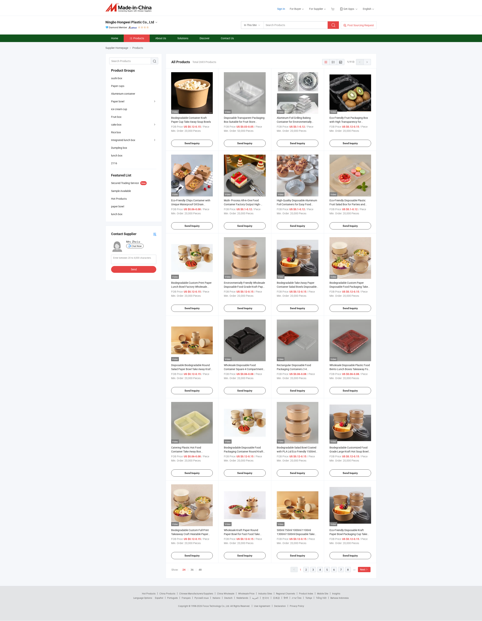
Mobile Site (322, 593)
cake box (116, 124)
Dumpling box (119, 148)
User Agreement (262, 605)
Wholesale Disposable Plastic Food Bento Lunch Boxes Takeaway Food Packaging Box (350, 369)
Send (134, 269)
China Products (167, 593)
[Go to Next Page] (367, 62)
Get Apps (349, 9)
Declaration (280, 605)
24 (183, 569)
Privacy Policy (297, 605)
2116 (114, 163)
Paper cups (117, 86)
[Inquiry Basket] (333, 9)
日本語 (276, 597)
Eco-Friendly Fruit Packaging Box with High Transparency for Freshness (348, 121)
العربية (255, 597)
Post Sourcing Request (360, 25)
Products (138, 38)
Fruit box (116, 117)
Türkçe (308, 597)
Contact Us (227, 38)
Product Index (306, 593)
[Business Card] (154, 234)
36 (192, 569)
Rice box (116, 132)
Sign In (281, 9)
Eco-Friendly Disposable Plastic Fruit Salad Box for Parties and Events (347, 204)
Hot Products (149, 593)
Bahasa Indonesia (339, 597)
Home (114, 38)
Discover (205, 38)
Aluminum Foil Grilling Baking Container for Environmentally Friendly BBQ (294, 121)
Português (172, 597)
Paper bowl (117, 101)
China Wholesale (225, 593)
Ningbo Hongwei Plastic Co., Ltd (129, 22)
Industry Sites (265, 593)
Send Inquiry (192, 143)
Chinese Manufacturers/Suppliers (196, 593)
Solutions (182, 38)
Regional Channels (285, 593)
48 (200, 569)
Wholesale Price (246, 593)
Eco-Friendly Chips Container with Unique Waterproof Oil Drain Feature (190, 204)
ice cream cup (119, 109)
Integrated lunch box (123, 140)
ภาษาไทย (296, 597)
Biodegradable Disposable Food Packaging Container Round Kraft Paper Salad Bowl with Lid (243, 451)
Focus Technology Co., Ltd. (216, 605)
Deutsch (228, 597)
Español (159, 597)
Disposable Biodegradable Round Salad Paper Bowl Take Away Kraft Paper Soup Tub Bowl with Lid (191, 369)
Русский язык (201, 597)
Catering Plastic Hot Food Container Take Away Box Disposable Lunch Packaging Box (190, 451)
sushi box (116, 78)
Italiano (216, 597)
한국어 (265, 597)
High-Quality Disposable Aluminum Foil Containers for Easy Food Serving (297, 204)
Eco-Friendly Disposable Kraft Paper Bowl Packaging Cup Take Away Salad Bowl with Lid (348, 534)
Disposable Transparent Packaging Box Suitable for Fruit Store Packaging (244, 121)
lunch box (116, 155)
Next (362, 569)
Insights (336, 593)
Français (186, 597)
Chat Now (136, 246)
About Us (160, 38)
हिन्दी (286, 597)
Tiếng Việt (321, 597)
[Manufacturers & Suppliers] (129, 7)
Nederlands (242, 597)
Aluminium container (123, 93)
